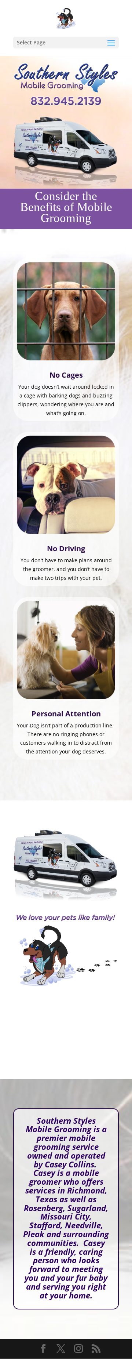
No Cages (66, 375)
